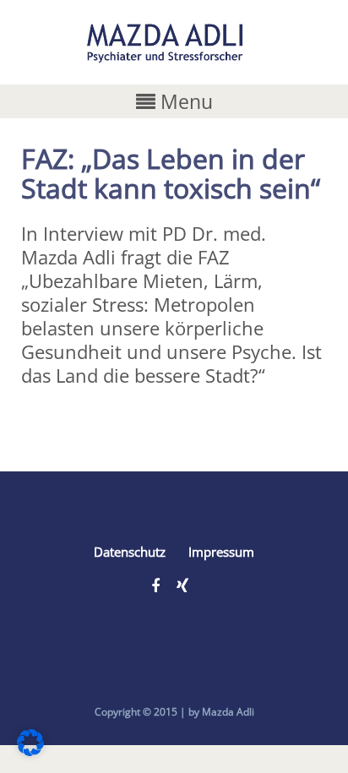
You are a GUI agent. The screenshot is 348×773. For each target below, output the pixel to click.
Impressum (221, 551)
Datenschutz (130, 551)
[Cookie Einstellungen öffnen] (30, 748)
